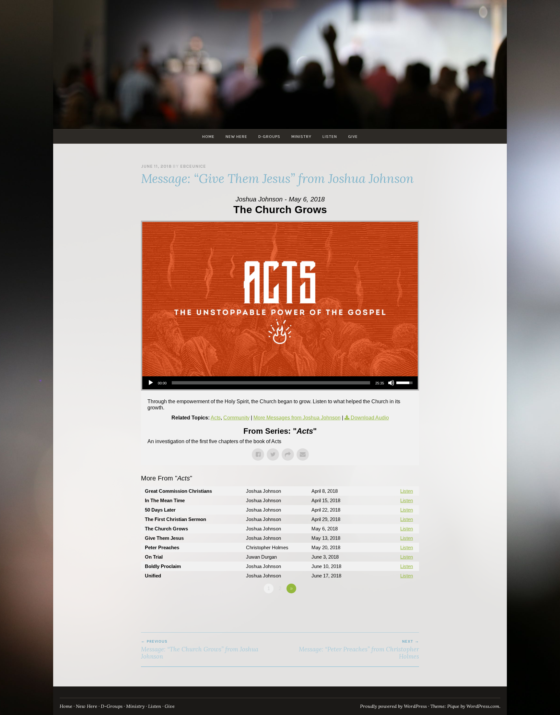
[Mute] (391, 383)
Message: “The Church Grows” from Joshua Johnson (199, 649)
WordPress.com (482, 706)
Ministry (301, 136)
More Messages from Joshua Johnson (297, 417)
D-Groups (269, 136)
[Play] (150, 383)
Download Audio (370, 417)
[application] (280, 382)
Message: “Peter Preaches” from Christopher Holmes (359, 649)
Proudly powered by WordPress (393, 706)
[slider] (271, 382)
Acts (216, 417)
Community (236, 417)
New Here (236, 136)
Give (353, 136)
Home (208, 136)
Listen (329, 136)
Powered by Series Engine (395, 606)
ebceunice (193, 166)
